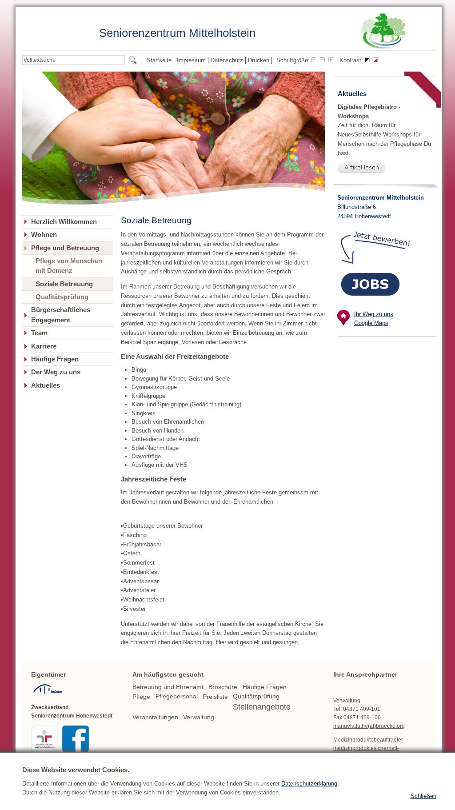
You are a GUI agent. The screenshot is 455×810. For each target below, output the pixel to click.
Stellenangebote (262, 706)
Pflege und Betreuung (65, 248)
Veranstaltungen (155, 717)
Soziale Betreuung (64, 284)
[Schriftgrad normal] (322, 60)
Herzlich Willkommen (64, 221)
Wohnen (44, 234)
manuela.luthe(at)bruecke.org (369, 726)
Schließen (423, 796)
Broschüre (222, 687)
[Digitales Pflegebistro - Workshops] (384, 167)
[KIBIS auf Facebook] (75, 748)
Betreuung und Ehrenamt (168, 687)
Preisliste (215, 696)
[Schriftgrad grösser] (331, 60)
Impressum (191, 60)
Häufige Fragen (55, 359)
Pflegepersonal (177, 696)
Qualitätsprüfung (62, 297)
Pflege (141, 696)
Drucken (258, 60)
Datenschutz (227, 60)
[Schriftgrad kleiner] (314, 60)
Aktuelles (45, 385)
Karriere (43, 346)
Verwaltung (198, 717)
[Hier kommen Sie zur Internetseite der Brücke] (48, 700)
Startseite (159, 60)
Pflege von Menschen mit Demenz (69, 265)
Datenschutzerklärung (309, 783)
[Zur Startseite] (384, 47)
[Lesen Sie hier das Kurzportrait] (44, 748)
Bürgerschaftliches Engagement (60, 314)
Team (39, 333)
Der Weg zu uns (55, 372)
